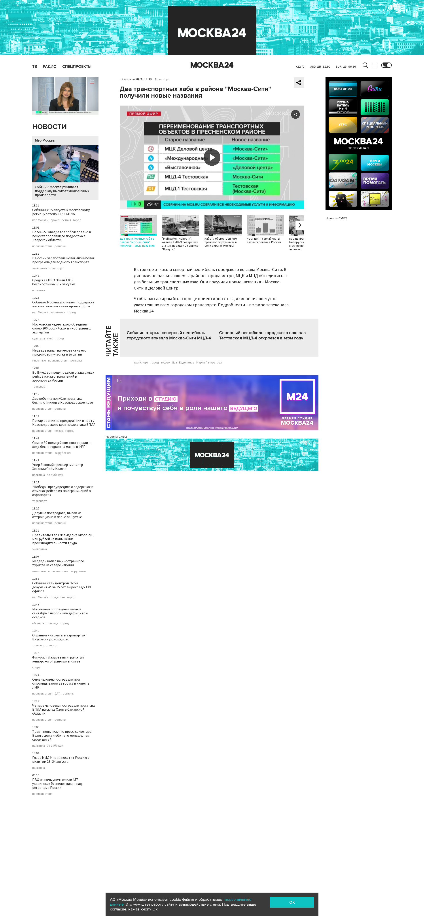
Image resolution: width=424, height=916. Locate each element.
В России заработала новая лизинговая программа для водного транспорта (63, 260)
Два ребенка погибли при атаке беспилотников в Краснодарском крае (62, 400)
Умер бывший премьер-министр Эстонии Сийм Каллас (57, 466)
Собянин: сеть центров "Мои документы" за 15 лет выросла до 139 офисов (61, 587)
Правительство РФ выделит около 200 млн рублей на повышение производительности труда (62, 539)
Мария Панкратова (209, 362)
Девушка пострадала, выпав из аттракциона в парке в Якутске (57, 515)
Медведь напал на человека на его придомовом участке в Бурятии (59, 352)
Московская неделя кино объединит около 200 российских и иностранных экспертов (61, 328)
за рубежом (63, 452)
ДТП (58, 693)
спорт (36, 667)
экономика (39, 268)
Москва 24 (212, 65)
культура (38, 338)
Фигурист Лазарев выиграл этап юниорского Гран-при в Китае (58, 659)
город (77, 220)
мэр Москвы (40, 220)
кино (50, 338)
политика (38, 290)
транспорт (56, 268)
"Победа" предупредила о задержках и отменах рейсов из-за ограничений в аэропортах (62, 490)
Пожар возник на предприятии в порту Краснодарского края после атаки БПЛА (63, 422)
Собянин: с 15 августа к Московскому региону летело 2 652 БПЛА (61, 212)
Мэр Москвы (45, 140)
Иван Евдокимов (183, 362)
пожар (59, 430)
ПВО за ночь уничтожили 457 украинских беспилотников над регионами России (57, 783)
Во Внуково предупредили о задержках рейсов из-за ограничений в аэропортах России (63, 376)
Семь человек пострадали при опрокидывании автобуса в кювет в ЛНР (60, 683)
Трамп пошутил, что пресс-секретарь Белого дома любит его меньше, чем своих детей (62, 735)
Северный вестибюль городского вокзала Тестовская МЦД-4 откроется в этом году (262, 335)
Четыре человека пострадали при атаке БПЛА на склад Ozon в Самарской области (63, 709)
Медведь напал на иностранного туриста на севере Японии (58, 563)
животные (39, 360)
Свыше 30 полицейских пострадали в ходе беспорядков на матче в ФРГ (61, 444)
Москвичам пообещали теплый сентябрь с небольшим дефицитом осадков (60, 613)
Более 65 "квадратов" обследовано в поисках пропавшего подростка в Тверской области (61, 236)
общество (58, 597)
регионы (60, 246)
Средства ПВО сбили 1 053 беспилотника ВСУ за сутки (53, 282)
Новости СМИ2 (116, 437)
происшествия (61, 220)
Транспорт (162, 79)
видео (165, 362)
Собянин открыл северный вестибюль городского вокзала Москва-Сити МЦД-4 (169, 335)
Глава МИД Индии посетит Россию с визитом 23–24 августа (60, 759)
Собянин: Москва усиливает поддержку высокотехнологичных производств (62, 191)
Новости (49, 127)
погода (53, 623)
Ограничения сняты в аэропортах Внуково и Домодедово (58, 637)
